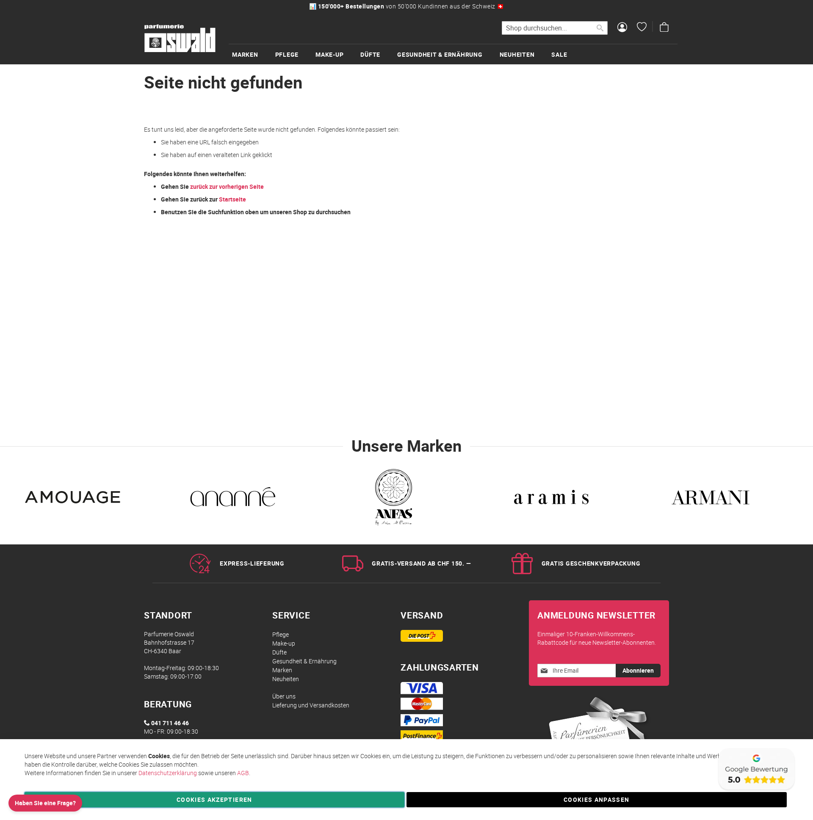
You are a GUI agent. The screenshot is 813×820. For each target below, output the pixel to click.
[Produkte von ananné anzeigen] (233, 499)
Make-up (283, 643)
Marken (282, 670)
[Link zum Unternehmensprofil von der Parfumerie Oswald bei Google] (756, 790)
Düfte (279, 652)
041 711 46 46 (170, 723)
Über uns (284, 696)
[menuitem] (253, 54)
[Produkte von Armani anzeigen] (710, 499)
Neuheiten (285, 679)
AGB (243, 773)
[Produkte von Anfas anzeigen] (392, 499)
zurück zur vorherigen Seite (227, 186)
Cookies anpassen (597, 799)
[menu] (453, 54)
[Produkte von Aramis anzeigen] (551, 499)
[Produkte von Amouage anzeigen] (74, 499)
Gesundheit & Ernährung (304, 661)
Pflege (280, 634)
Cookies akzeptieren (214, 799)
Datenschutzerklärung (167, 773)
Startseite (232, 199)
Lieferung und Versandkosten (310, 705)
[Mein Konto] (622, 28)
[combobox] (555, 28)
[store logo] (180, 38)
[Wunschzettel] (642, 28)
